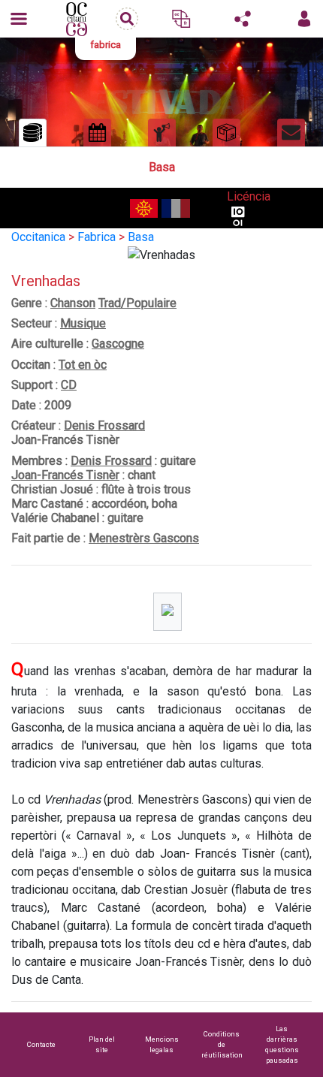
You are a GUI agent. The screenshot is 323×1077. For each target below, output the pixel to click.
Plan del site (102, 1044)
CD (69, 385)
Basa (141, 237)
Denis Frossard (104, 425)
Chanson (72, 303)
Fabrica (96, 237)
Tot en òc (83, 364)
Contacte (41, 1044)
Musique (83, 323)
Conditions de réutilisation (222, 1044)
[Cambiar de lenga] (181, 19)
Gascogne (118, 343)
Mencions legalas (162, 1044)
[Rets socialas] (243, 19)
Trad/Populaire (137, 303)
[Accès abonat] (304, 19)
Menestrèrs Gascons (144, 538)
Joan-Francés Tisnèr (65, 475)
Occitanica (38, 237)
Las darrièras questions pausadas (282, 1044)
